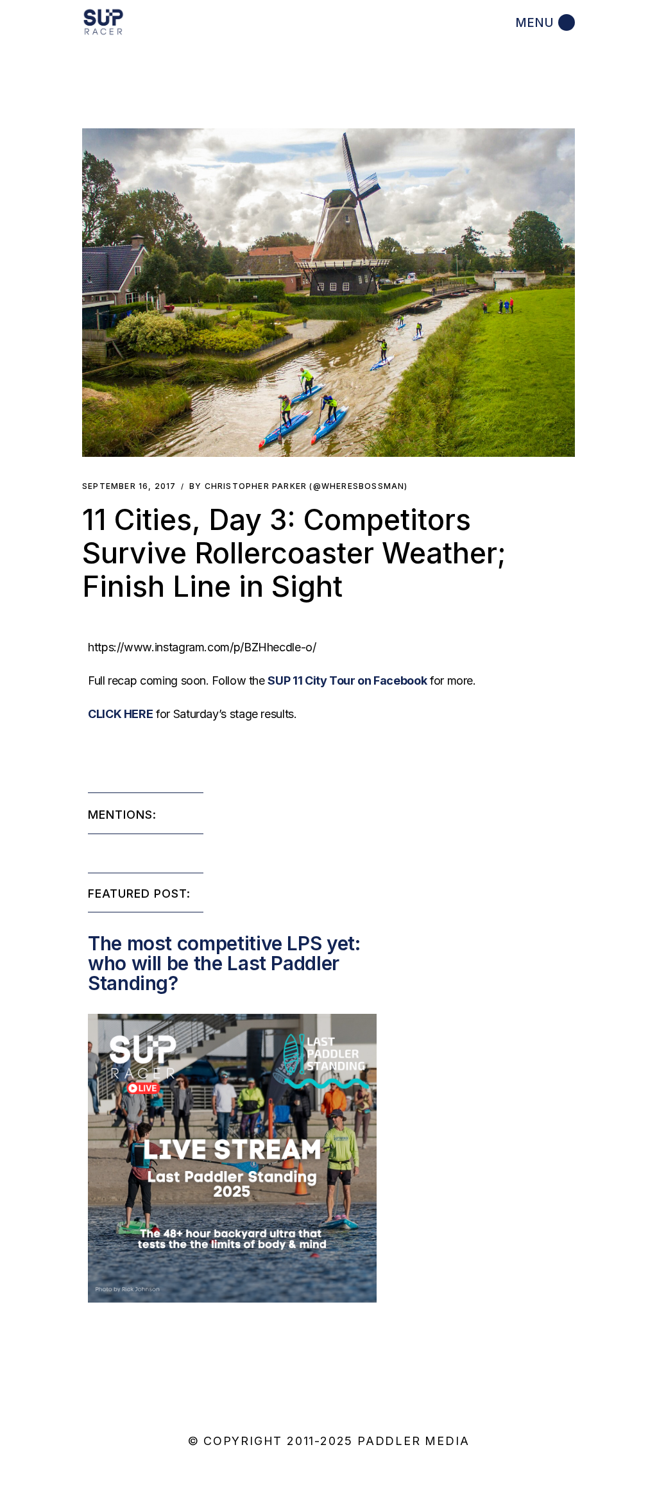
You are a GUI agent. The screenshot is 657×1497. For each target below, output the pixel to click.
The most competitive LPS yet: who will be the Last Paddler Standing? (224, 963)
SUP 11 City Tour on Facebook (347, 680)
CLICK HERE (120, 714)
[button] (328, 292)
